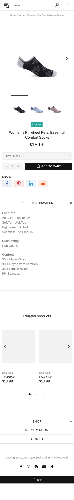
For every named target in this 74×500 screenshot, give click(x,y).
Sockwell (7, 372)
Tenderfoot (8, 377)
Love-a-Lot (45, 377)
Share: (7, 176)
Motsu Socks (16, 5)
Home (13, 15)
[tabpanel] (18, 359)
